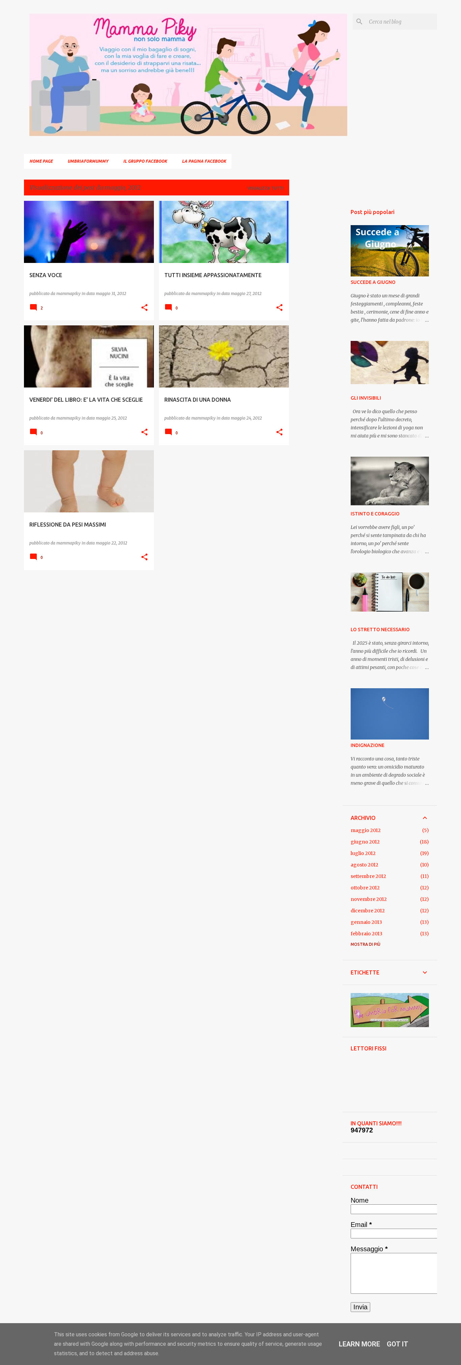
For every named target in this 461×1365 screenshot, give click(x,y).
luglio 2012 (363, 853)
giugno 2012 (365, 842)
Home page (41, 161)
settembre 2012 (368, 876)
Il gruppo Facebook (145, 161)
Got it (397, 1344)
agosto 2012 (364, 865)
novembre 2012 (369, 899)
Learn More (359, 1344)
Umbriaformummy (87, 161)
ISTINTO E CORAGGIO (375, 513)
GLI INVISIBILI (366, 398)
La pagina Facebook (204, 161)
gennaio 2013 (366, 922)
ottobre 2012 (365, 888)
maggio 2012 (366, 830)
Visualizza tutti (265, 188)
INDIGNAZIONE (367, 745)
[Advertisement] (315, 302)
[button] (144, 308)
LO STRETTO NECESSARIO (380, 629)
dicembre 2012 (368, 911)
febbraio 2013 (366, 934)
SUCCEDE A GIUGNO (373, 282)
